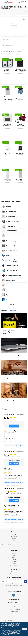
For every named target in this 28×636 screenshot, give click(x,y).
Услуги (14, 557)
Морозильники (10, 216)
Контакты (14, 569)
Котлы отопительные (12, 290)
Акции (14, 555)
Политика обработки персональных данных (14, 545)
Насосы (8, 255)
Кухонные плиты (11, 211)
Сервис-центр (14, 574)
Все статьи (13, 310)
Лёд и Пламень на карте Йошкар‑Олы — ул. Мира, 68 (14, 485)
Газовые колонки (11, 236)
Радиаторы (9, 295)
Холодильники (10, 226)
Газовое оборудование (13, 299)
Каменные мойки (11, 250)
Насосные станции (11, 270)
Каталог (14, 553)
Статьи (14, 540)
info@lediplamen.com (15, 606)
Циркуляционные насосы (13, 275)
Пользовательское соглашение (14, 547)
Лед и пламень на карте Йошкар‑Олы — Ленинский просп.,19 (14, 522)
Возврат (14, 563)
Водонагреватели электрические (11, 231)
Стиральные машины (12, 221)
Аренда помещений (14, 542)
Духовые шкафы (11, 245)
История (14, 534)
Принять (24, 629)
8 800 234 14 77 (14, 602)
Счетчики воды (10, 280)
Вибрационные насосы (17, 260)
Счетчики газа (10, 285)
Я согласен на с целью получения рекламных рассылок (14, 584)
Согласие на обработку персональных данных (10, 632)
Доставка (14, 561)
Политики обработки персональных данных (11, 630)
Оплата (14, 559)
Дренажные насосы (12, 265)
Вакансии (14, 536)
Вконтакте (13, 595)
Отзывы (14, 538)
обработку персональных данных (18, 583)
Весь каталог (10, 304)
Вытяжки (8, 206)
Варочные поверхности (13, 241)
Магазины (14, 571)
